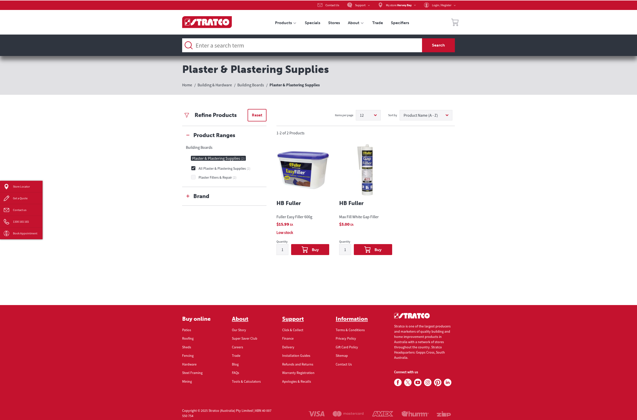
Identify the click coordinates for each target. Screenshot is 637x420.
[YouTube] (418, 383)
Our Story (239, 330)
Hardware (189, 364)
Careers (237, 347)
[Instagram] (427, 383)
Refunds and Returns (297, 364)
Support (293, 319)
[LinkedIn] (447, 383)
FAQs (235, 372)
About (240, 319)
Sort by (392, 115)
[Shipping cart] (455, 23)
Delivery (288, 347)
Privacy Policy (346, 338)
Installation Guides (296, 355)
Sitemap (342, 355)
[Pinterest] (437, 383)
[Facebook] (398, 383)
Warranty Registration (298, 372)
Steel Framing (192, 372)
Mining (187, 381)
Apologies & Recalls (296, 381)
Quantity (282, 241)
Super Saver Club (244, 338)
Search (438, 45)
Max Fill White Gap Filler (359, 216)
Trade (236, 355)
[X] (408, 383)
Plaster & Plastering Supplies (218, 158)
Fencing (188, 355)
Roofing (188, 338)
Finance (288, 338)
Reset (257, 115)
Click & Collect (292, 330)
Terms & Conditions (350, 330)
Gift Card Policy (347, 347)
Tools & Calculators (246, 381)
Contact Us (344, 364)
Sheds (186, 347)
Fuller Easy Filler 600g (294, 216)
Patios (186, 330)
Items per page (344, 115)
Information (352, 319)
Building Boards (199, 147)
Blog (235, 364)
